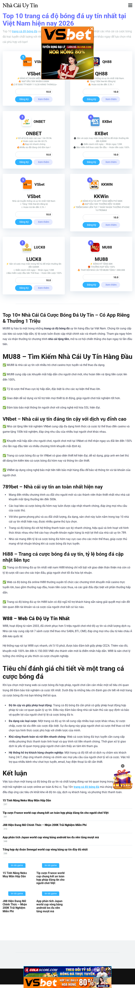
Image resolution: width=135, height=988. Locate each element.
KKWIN (107, 184)
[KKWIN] (94, 188)
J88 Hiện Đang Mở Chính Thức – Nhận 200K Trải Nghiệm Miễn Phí (45, 825)
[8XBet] (95, 125)
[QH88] (95, 65)
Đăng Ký (24, 99)
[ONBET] (26, 125)
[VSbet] (27, 65)
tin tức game (17, 865)
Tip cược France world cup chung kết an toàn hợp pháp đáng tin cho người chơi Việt (56, 812)
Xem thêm (43, 99)
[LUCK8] (26, 250)
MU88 (107, 247)
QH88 (107, 61)
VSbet (39, 61)
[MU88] (95, 250)
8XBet (107, 121)
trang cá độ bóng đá (24, 31)
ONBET (39, 121)
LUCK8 (39, 247)
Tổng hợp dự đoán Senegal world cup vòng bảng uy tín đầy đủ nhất (45, 849)
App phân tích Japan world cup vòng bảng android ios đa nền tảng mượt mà (51, 837)
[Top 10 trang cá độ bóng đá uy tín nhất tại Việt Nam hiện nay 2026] (20, 5)
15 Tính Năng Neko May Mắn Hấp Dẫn (27, 800)
